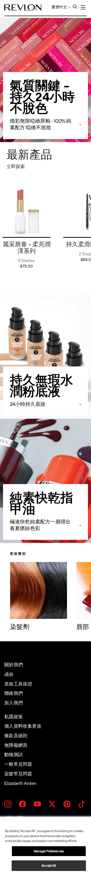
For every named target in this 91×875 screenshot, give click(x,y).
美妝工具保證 (18, 683)
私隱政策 (13, 716)
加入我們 (13, 702)
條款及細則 (16, 735)
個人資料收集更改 (22, 726)
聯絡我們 (13, 693)
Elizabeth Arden (20, 783)
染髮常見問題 (18, 773)
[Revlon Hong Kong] (23, 7)
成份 (9, 674)
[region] (45, 845)
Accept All (48, 865)
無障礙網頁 (16, 745)
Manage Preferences (49, 851)
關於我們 (13, 664)
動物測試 (13, 754)
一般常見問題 (18, 764)
